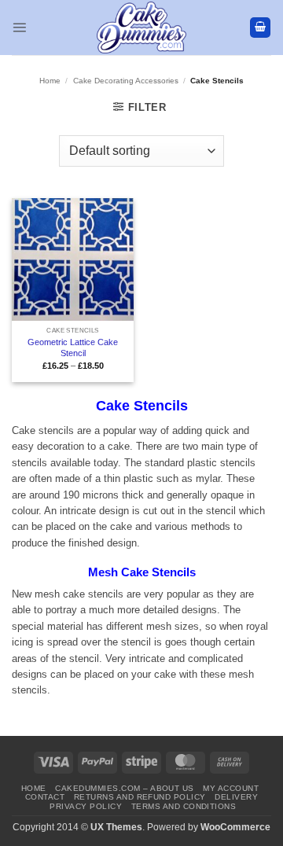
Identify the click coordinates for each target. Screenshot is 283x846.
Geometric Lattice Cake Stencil (73, 347)
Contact (44, 797)
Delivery (236, 797)
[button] (19, 27)
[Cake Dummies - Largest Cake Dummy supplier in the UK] (142, 27)
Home (50, 80)
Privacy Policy (86, 806)
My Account (231, 788)
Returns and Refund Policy (140, 797)
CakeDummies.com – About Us (124, 788)
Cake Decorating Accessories (125, 80)
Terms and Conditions (184, 806)
